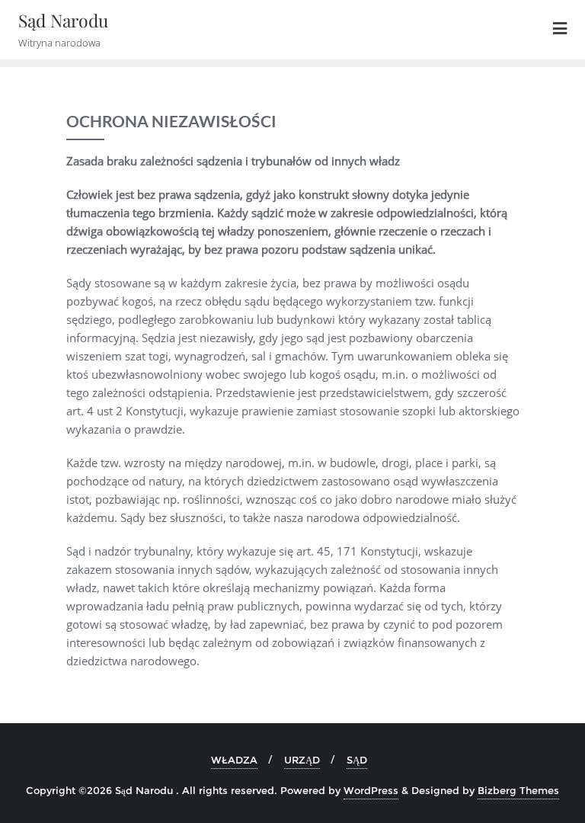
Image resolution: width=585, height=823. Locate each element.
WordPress (371, 790)
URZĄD (302, 760)
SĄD (357, 760)
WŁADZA (234, 760)
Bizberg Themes (518, 790)
